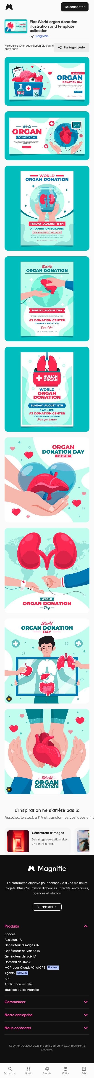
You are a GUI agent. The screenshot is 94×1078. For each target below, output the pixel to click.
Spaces (10, 934)
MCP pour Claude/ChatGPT (31, 968)
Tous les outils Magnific (22, 990)
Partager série (74, 47)
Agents (16, 973)
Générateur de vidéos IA (22, 951)
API (7, 979)
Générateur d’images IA (22, 945)
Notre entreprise (19, 1014)
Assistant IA (13, 940)
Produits (12, 926)
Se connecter (75, 7)
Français (47, 907)
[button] (47, 907)
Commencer (15, 1001)
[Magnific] (9, 7)
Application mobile (18, 984)
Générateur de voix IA (20, 956)
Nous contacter (18, 1027)
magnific (42, 36)
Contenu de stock (18, 962)
